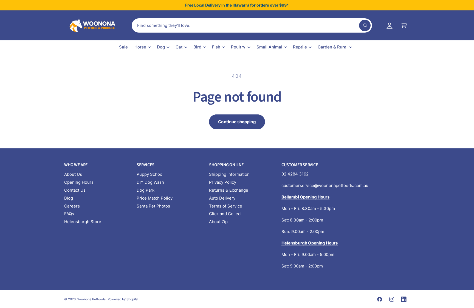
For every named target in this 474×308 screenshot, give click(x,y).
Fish (216, 47)
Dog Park (145, 190)
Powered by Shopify (122, 299)
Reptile (300, 47)
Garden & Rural (333, 47)
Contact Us (75, 190)
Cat (179, 47)
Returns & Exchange (228, 190)
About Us (73, 174)
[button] (404, 25)
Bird (197, 47)
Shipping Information (229, 174)
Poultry (238, 47)
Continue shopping (237, 121)
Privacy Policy (222, 182)
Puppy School (150, 174)
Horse (140, 47)
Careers (72, 206)
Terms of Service (225, 206)
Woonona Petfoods (91, 299)
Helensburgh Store (82, 221)
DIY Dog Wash (150, 182)
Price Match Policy (155, 198)
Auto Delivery (222, 198)
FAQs (69, 213)
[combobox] (252, 25)
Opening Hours (79, 182)
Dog (161, 47)
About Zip (218, 221)
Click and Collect (225, 213)
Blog (68, 198)
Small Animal (269, 47)
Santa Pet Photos (153, 206)
